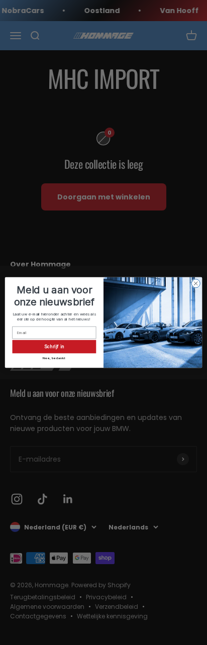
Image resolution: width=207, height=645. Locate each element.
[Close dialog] (195, 283)
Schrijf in (54, 346)
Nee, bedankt (54, 358)
